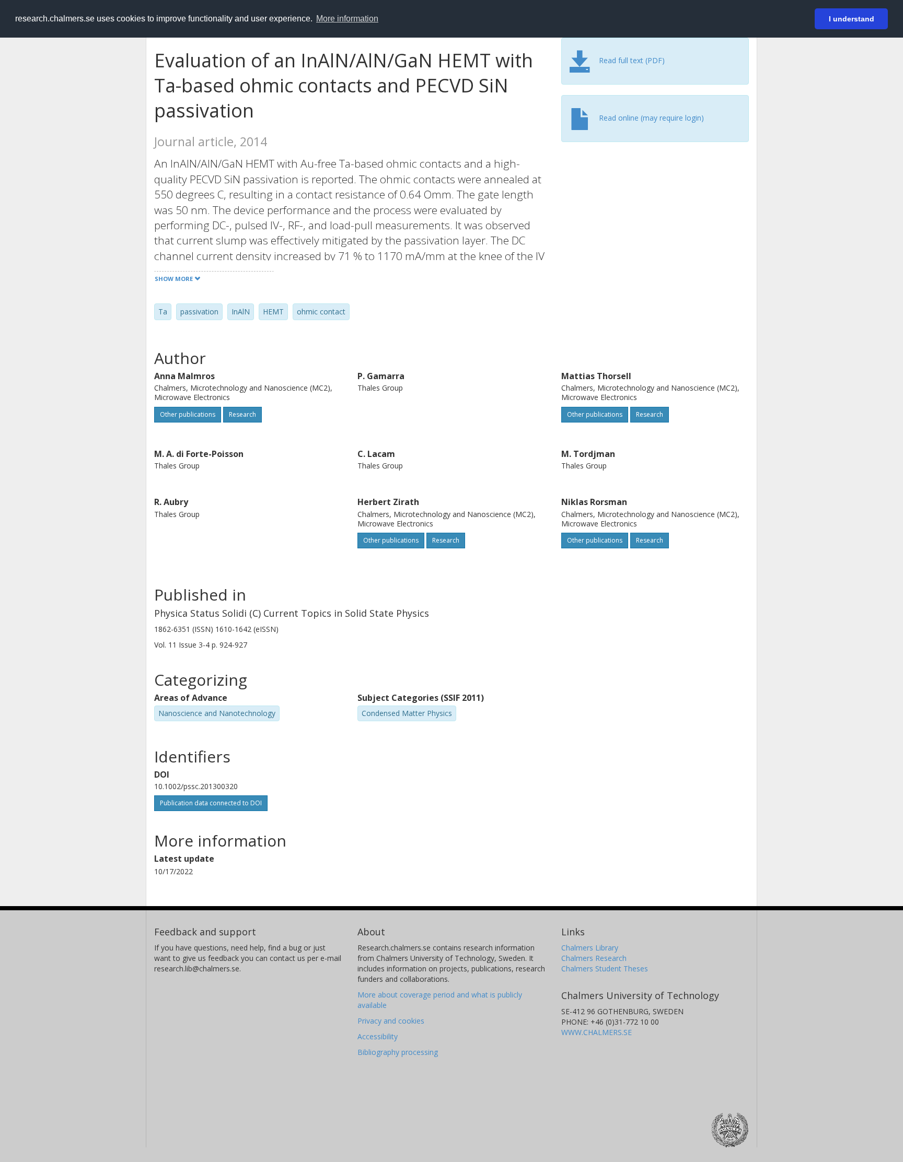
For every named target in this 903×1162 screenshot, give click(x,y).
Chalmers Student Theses (604, 968)
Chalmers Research (594, 958)
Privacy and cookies (390, 1021)
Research (242, 414)
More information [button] (347, 18)
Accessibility (377, 1036)
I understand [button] (851, 19)
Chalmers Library (589, 948)
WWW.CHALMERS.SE (596, 1032)
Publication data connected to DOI (211, 803)
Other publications (187, 414)
